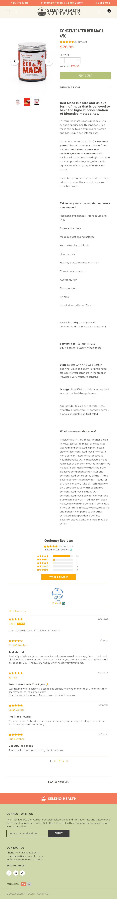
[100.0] (57, 593)
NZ (29, 884)
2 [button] (55, 761)
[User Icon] (99, 11)
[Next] (49, 62)
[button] (67, 42)
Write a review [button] (58, 576)
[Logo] (59, 11)
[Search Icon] (19, 11)
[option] (32, 61)
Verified (56, 603)
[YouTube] (22, 873)
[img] (16, 619)
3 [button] (59, 761)
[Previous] (15, 62)
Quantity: (65, 54)
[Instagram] (15, 873)
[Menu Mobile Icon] (8, 12)
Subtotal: (65, 66)
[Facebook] (9, 873)
